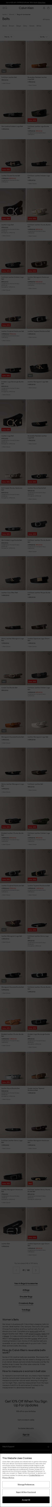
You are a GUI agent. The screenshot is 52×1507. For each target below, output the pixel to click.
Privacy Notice (8, 1477)
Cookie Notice (34, 1475)
